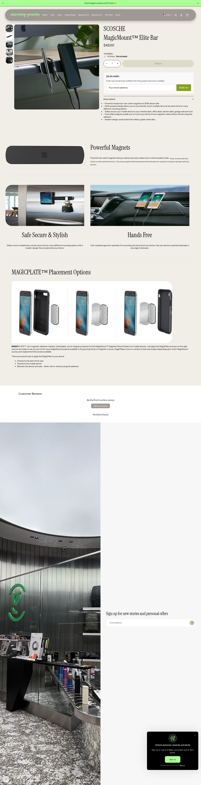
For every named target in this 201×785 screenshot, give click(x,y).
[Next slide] (198, 3)
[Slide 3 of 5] (9, 44)
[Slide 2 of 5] (9, 36)
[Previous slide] (3, 3)
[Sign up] (192, 622)
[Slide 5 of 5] (9, 60)
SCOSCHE (114, 28)
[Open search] (176, 15)
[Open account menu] (181, 15)
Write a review (100, 406)
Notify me (183, 87)
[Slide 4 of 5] (9, 52)
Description (109, 99)
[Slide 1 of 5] (9, 28)
